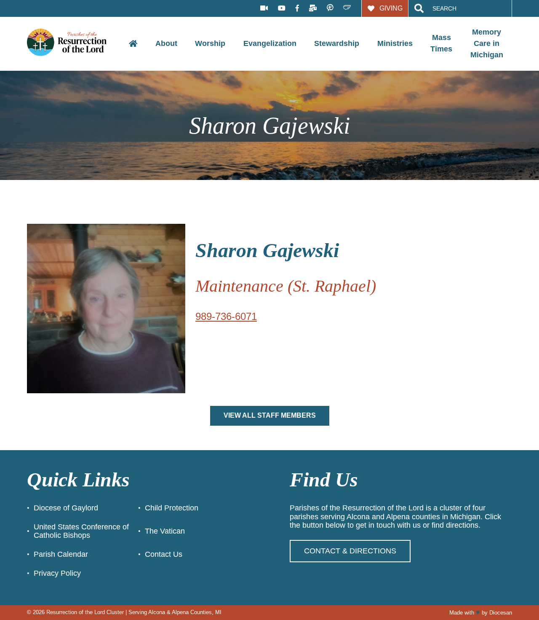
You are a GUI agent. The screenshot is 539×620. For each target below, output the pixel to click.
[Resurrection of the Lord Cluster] (73, 43)
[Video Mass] (264, 8)
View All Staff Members (270, 415)
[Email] (313, 8)
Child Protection (171, 508)
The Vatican (165, 531)
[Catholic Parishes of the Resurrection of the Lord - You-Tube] (282, 8)
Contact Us (163, 554)
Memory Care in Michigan (486, 43)
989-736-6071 (226, 316)
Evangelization (269, 43)
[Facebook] (297, 8)
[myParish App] (330, 8)
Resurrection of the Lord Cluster (85, 612)
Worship (210, 43)
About (166, 43)
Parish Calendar (61, 554)
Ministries (395, 43)
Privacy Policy (57, 573)
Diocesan (500, 612)
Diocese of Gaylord (66, 508)
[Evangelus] (347, 8)
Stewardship (336, 43)
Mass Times (441, 43)
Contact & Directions (350, 551)
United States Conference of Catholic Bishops (81, 531)
